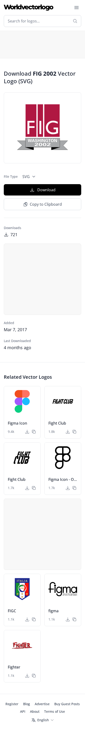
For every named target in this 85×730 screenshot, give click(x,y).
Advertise (42, 704)
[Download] (27, 432)
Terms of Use (54, 711)
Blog (26, 704)
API (22, 711)
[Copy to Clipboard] (34, 432)
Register (11, 704)
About (34, 711)
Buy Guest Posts (67, 704)
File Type (11, 176)
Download (46, 189)
